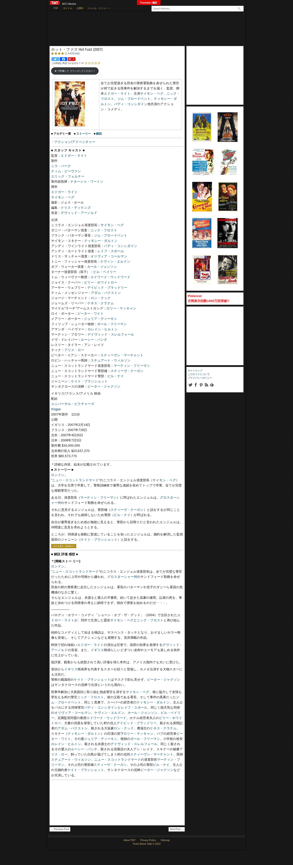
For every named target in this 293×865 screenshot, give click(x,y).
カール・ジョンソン (102, 267)
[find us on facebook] (195, 387)
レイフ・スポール (110, 251)
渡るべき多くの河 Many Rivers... (228, 156)
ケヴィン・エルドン (115, 261)
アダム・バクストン (106, 293)
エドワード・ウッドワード (110, 277)
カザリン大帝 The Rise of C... (201, 189)
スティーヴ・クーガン (127, 371)
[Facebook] (63, 59)
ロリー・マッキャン (121, 308)
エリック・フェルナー (67, 176)
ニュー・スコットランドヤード (75, 480)
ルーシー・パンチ (94, 339)
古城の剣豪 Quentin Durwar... (200, 225)
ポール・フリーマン (112, 324)
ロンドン (58, 475)
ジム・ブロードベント (134, 99)
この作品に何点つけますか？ (66, 63)
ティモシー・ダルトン (101, 241)
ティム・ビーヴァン (66, 171)
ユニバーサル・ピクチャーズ (72, 404)
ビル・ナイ (115, 376)
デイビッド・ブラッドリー (107, 287)
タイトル (67, 8)
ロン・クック (101, 298)
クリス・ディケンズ (76, 207)
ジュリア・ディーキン (100, 319)
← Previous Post (60, 829)
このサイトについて (199, 374)
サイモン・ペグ (151, 93)
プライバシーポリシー (200, 378)
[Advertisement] (140, 30)
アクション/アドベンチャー (74, 142)
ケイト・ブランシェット (89, 381)
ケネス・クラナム (100, 303)
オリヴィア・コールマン (109, 256)
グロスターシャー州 (122, 577)
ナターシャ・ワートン (86, 181)
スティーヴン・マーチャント (122, 355)
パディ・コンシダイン (130, 104)
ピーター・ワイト (90, 313)
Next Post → (176, 829)
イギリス (97, 650)
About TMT (129, 840)
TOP (55, 8)
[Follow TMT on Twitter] (190, 387)
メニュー (103, 8)
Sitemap (165, 840)
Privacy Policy (148, 840)
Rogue (56, 409)
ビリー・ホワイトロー (100, 282)
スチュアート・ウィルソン (111, 360)
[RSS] (201, 387)
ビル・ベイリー (104, 272)
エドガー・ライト (117, 93)
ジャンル (92, 8)
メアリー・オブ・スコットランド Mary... (228, 189)
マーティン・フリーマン (132, 366)
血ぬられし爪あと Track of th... (201, 262)
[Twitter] (55, 59)
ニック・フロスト (103, 230)
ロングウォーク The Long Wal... (227, 120)
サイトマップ (195, 370)
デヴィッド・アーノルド (79, 213)
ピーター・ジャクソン (104, 386)
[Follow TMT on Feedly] (211, 387)
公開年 (80, 8)
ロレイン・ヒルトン (103, 329)
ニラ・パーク (61, 166)
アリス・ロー (74, 350)
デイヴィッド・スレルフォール (110, 334)
